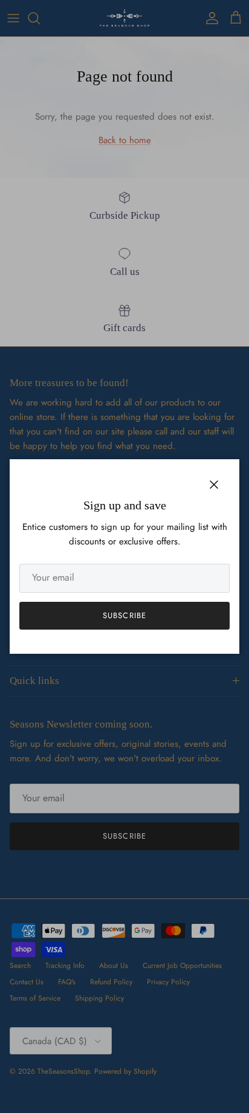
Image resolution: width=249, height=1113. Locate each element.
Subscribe (124, 615)
